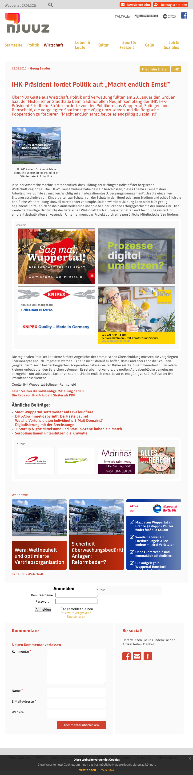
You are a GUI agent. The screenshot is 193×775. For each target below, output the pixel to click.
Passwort (42, 601)
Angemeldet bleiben (78, 609)
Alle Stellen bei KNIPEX (36, 309)
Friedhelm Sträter (155, 69)
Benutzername (42, 595)
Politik (33, 45)
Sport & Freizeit (128, 45)
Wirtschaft (53, 45)
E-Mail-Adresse (24, 701)
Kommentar (21, 651)
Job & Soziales (171, 45)
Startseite (14, 45)
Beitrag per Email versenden (137, 656)
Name (17, 690)
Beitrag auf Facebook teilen (126, 656)
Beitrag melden (148, 656)
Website (18, 712)
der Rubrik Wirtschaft (27, 574)
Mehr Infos (107, 770)
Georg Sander (40, 68)
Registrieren (76, 616)
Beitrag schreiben (174, 5)
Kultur (103, 45)
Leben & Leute (82, 45)
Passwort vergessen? (76, 613)
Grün (149, 45)
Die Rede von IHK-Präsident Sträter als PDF (43, 395)
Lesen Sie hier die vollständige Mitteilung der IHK (48, 391)
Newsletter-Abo (138, 5)
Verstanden (87, 770)
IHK (176, 69)
